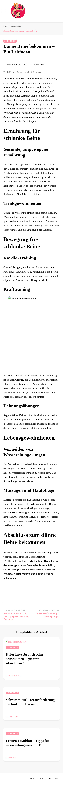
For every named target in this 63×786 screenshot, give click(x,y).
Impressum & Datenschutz (43, 779)
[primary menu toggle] (3, 11)
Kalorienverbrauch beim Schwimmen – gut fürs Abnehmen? (24, 659)
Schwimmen (10, 41)
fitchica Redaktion (16, 65)
